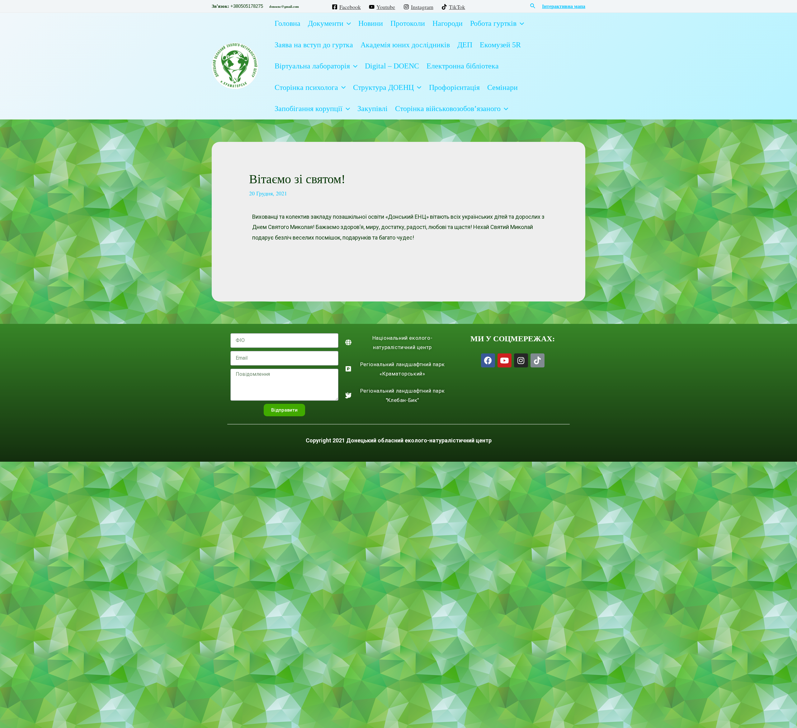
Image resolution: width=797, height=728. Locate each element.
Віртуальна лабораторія (312, 66)
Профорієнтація (454, 87)
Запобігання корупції (308, 109)
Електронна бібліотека (463, 66)
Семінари (502, 87)
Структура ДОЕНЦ (383, 87)
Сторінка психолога (306, 87)
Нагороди (447, 23)
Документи (325, 23)
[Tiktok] (538, 360)
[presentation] (347, 23)
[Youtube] (505, 360)
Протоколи (407, 23)
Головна (287, 23)
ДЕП (464, 45)
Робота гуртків (493, 23)
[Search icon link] (533, 6)
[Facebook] (488, 360)
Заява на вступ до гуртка (314, 45)
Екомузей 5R (500, 45)
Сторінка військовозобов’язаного (448, 109)
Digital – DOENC (392, 66)
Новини (370, 23)
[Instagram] (521, 360)
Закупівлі (372, 109)
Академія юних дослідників (405, 45)
